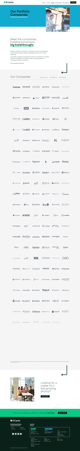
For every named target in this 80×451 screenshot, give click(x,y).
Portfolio (52, 2)
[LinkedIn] (15, 434)
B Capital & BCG (58, 2)
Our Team (48, 2)
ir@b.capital (13, 428)
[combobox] (43, 77)
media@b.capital (23, 428)
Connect (73, 2)
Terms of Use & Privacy (24, 447)
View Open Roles (45, 396)
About (43, 2)
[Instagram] (18, 434)
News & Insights (65, 2)
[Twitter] (13, 434)
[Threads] (21, 434)
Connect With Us (62, 412)
